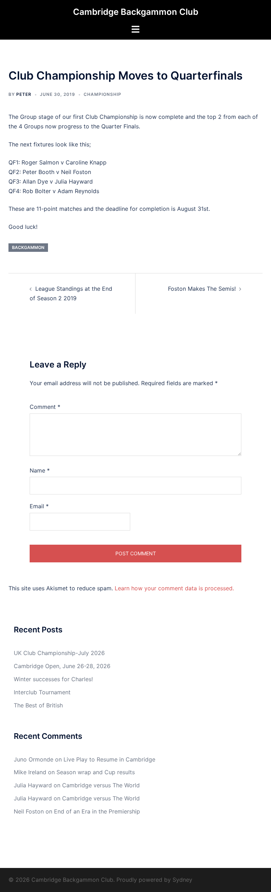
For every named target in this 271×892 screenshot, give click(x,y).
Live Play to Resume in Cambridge (109, 759)
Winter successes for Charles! (53, 679)
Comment (45, 406)
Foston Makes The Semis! (202, 288)
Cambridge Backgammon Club (135, 12)
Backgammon (28, 247)
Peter (23, 94)
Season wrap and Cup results (95, 772)
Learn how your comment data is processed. (174, 588)
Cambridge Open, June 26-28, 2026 (62, 666)
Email (39, 506)
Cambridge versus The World (101, 785)
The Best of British (38, 705)
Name (40, 470)
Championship (102, 94)
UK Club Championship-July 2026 (59, 652)
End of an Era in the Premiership (97, 811)
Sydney (182, 879)
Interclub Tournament (42, 692)
